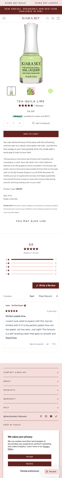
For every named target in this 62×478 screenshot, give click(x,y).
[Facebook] (41, 416)
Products (9, 390)
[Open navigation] (4, 18)
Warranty (9, 399)
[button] (31, 105)
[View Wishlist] (52, 18)
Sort (32, 296)
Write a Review (49, 286)
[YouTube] (51, 416)
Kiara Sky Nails (15, 3)
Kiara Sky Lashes (46, 3)
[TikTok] (56, 416)
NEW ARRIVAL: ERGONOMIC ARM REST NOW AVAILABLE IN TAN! (31, 10)
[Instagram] (46, 416)
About (7, 381)
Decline (29, 464)
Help (6, 408)
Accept (29, 456)
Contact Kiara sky (15, 372)
